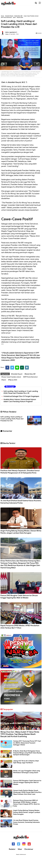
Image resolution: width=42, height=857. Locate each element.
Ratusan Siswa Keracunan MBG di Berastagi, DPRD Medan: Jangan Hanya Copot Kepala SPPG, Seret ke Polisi (26, 803)
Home (2, 16)
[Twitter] (12, 368)
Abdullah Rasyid (9, 16)
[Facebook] (7, 368)
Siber (20, 849)
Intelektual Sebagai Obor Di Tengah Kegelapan (21, 396)
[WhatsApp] (22, 368)
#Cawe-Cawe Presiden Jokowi (11, 377)
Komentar (39, 33)
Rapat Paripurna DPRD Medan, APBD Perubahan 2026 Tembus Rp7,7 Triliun (19, 626)
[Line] (17, 368)
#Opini (3, 380)
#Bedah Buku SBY (30, 374)
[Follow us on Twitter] (18, 844)
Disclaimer (28, 849)
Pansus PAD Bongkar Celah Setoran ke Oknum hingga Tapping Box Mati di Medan (19, 596)
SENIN (3, 86)
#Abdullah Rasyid (16, 374)
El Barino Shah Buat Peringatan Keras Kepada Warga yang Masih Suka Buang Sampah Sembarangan (27, 753)
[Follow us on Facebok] (13, 844)
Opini (14, 17)
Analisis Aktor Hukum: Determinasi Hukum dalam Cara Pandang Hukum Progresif (20, 400)
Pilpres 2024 (20, 17)
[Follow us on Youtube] (29, 844)
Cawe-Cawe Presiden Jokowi (31, 16)
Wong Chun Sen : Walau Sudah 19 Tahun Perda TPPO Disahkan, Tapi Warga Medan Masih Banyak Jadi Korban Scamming (19, 734)
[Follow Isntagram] (24, 844)
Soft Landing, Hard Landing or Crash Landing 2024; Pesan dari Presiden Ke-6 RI (21, 392)
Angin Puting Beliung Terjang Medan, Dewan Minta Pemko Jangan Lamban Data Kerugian (20, 532)
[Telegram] (27, 368)
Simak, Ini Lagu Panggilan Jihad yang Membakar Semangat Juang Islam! (26, 772)
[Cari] (36, 3)
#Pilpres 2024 (12, 380)
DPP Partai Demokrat (6, 17)
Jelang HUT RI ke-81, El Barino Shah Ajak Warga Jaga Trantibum (26, 762)
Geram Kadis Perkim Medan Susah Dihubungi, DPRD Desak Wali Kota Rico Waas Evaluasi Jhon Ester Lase (27, 792)
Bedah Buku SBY (18, 16)
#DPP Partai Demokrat (30, 377)
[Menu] (40, 3)
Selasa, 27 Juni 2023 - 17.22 (11, 34)
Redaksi (12, 849)
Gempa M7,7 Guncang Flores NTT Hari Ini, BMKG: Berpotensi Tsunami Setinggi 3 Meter (27, 743)
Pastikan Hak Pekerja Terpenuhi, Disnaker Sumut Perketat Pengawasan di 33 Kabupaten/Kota (20, 471)
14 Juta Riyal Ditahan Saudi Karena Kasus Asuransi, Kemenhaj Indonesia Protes (20, 501)
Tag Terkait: (5, 374)
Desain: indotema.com (21, 854)
